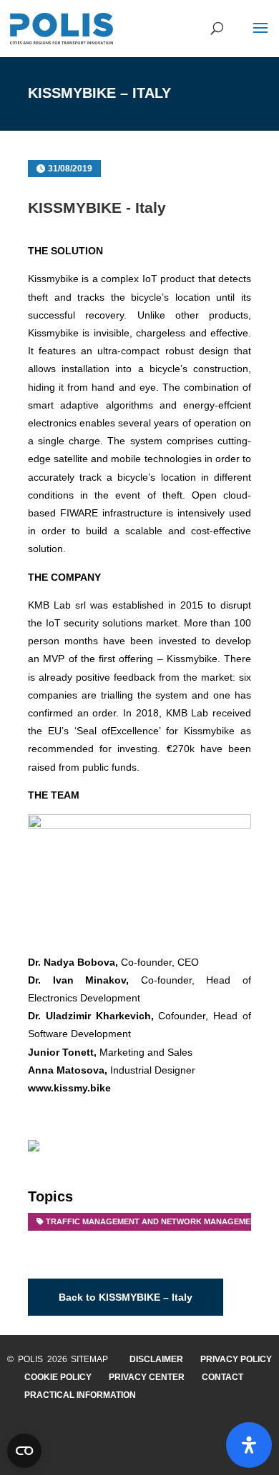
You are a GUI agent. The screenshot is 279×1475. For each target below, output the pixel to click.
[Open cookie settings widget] (24, 1451)
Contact (222, 1377)
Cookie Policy (58, 1377)
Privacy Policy (236, 1359)
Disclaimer (156, 1359)
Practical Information (80, 1395)
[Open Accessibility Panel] (249, 1445)
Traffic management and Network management (153, 1221)
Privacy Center (147, 1377)
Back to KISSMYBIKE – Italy (125, 1297)
